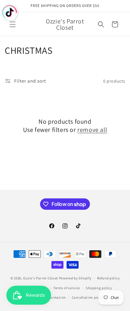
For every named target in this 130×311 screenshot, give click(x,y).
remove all (92, 130)
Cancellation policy (88, 297)
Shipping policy (99, 288)
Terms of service (66, 288)
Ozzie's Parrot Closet (40, 278)
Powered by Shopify (75, 278)
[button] (13, 24)
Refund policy (108, 278)
